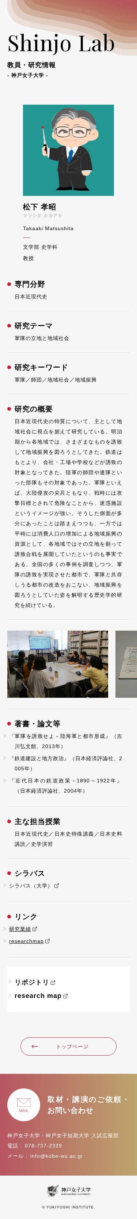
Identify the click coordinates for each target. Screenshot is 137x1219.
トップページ (72, 1046)
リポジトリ (32, 982)
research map (38, 995)
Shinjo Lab (61, 52)
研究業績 (20, 929)
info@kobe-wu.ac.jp (56, 1156)
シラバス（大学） (31, 886)
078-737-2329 (43, 1146)
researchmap (26, 941)
